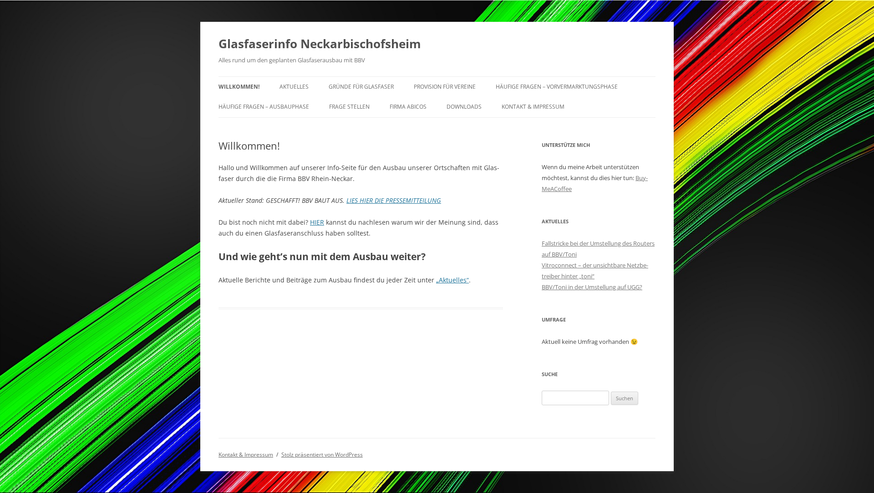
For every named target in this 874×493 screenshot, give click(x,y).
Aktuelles (294, 87)
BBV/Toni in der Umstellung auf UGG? (592, 287)
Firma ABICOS (408, 107)
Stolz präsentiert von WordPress (322, 454)
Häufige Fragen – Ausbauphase (263, 107)
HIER (317, 222)
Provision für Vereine (445, 87)
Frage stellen (349, 107)
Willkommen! (238, 87)
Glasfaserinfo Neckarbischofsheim (319, 43)
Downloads (464, 107)
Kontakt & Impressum (533, 107)
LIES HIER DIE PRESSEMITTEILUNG (393, 200)
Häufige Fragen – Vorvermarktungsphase (557, 87)
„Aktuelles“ (452, 280)
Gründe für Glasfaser (361, 87)
